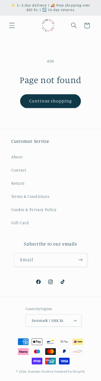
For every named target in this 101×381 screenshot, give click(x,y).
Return (18, 183)
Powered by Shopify (69, 371)
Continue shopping (50, 101)
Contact (18, 169)
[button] (11, 25)
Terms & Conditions (30, 196)
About (17, 156)
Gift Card (20, 222)
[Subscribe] (80, 260)
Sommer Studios (41, 371)
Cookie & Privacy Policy (34, 209)
